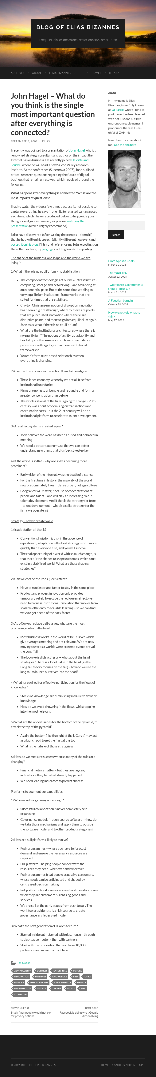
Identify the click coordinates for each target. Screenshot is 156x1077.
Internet (40, 976)
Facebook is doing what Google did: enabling (79, 1012)
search (41, 988)
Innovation (24, 962)
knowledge (59, 976)
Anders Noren (124, 1065)
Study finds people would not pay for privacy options (31, 1012)
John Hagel (77, 150)
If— (81, 72)
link (75, 976)
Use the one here (125, 144)
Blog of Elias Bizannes (78, 27)
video (71, 988)
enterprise (60, 970)
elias (46, 141)
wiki (83, 988)
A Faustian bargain (120, 300)
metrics (19, 982)
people (81, 982)
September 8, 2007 (24, 141)
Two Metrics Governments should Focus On (125, 286)
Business (42, 970)
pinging (47, 249)
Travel (96, 72)
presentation (22, 988)
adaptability (22, 970)
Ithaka (114, 72)
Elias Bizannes (60, 72)
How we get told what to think (124, 314)
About (36, 72)
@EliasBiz (118, 109)
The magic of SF (118, 272)
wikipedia (20, 994)
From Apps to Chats (121, 261)
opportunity (62, 982)
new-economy (39, 982)
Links (87, 976)
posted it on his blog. (25, 244)
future (77, 970)
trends (56, 988)
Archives (18, 72)
